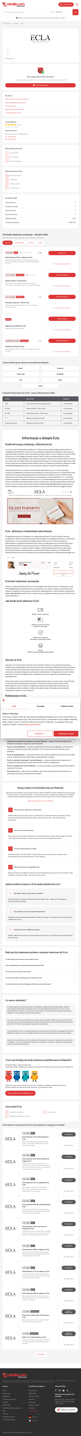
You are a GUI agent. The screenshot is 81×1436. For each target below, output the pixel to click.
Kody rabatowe (19, 242)
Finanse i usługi (34, 1405)
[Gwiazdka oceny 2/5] (8, 125)
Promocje (31, 242)
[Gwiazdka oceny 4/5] (13, 125)
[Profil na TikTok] (67, 1391)
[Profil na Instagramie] (59, 1391)
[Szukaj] (75, 12)
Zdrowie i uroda (34, 1396)
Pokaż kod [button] (62, 253)
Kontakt (5, 1402)
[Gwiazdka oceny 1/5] (6, 125)
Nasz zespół (6, 1393)
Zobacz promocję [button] (62, 275)
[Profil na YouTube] (63, 1391)
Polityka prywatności (9, 1399)
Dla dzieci (32, 1408)
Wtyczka (5, 1414)
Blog (4, 1411)
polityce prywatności (32, 724)
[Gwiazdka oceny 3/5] (11, 125)
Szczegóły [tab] (40, 706)
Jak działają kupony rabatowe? (12, 1408)
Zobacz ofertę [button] (62, 319)
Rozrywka (32, 1402)
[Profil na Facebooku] (55, 1391)
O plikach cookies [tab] (67, 706)
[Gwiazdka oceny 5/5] (15, 125)
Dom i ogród (33, 1390)
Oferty (40, 242)
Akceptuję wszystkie (66, 734)
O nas (4, 1390)
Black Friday (6, 1405)
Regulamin (6, 1396)
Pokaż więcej (33, 1411)
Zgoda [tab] (14, 706)
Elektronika (32, 1393)
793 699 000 (11, 136)
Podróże (31, 1399)
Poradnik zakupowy (9, 1417)
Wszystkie (8, 242)
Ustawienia (39, 734)
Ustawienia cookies (9, 1419)
